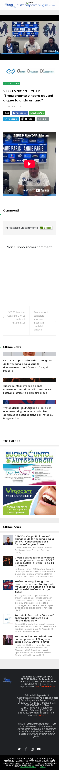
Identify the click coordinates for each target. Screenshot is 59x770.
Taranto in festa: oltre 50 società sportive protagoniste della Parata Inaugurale (34, 618)
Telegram (12, 118)
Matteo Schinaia (44, 686)
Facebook (21, 113)
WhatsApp (38, 113)
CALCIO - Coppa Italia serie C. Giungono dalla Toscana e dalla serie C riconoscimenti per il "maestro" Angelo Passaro (27, 366)
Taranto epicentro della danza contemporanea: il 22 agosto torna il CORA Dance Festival (33, 639)
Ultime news (12, 527)
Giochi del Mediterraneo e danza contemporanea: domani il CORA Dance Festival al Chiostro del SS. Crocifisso (27, 389)
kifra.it (42, 715)
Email (44, 118)
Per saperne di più (28, 766)
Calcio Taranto (12, 84)
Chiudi (43, 766)
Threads (29, 118)
